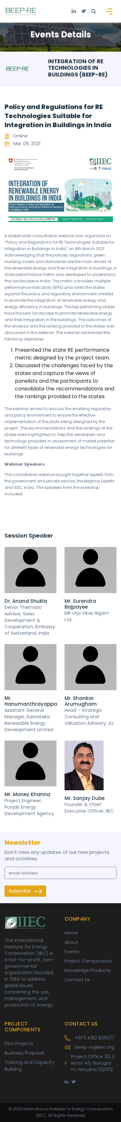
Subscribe (20, 891)
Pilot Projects (19, 1043)
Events (72, 951)
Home (71, 933)
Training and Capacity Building (30, 1065)
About (71, 942)
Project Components (88, 961)
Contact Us (77, 979)
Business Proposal (24, 1053)
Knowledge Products (87, 970)
